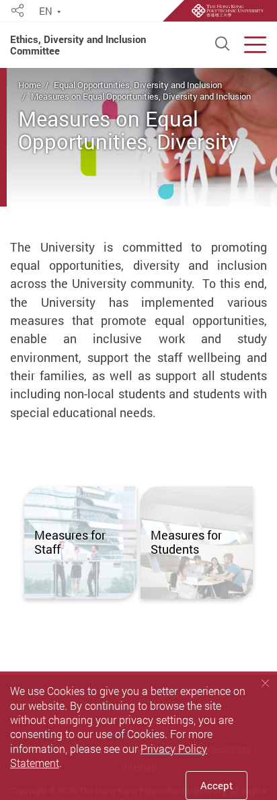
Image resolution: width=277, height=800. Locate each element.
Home (29, 85)
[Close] (265, 683)
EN (45, 11)
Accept (216, 785)
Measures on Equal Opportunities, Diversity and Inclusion (141, 96)
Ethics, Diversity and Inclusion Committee (78, 45)
